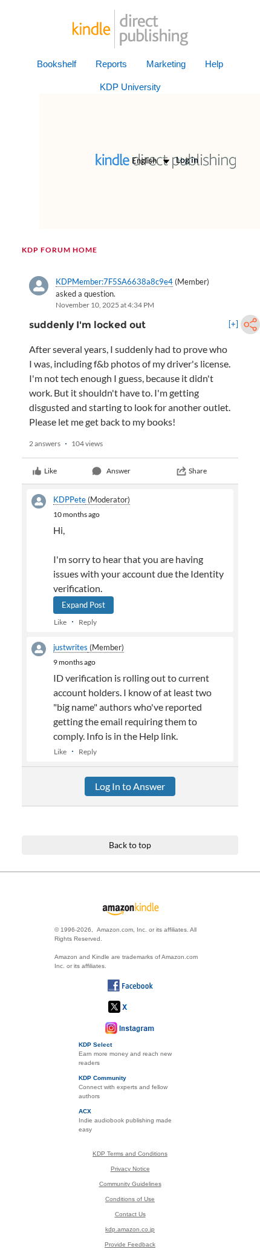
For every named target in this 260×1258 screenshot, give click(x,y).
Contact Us (130, 1214)
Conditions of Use (130, 1199)
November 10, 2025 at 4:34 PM (105, 304)
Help (214, 64)
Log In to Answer (130, 786)
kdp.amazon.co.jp (130, 1229)
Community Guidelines (130, 1184)
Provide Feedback (130, 1244)
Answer (118, 470)
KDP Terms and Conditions (130, 1153)
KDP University (130, 87)
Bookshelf (56, 64)
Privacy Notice (130, 1168)
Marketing (166, 64)
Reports (111, 64)
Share (198, 470)
